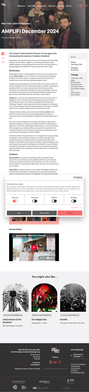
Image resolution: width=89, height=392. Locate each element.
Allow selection (44, 213)
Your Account (80, 6)
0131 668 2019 (34, 350)
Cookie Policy (75, 366)
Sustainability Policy (77, 373)
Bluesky (55, 362)
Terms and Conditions (78, 364)
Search (86, 6)
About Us (51, 6)
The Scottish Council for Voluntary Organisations (15, 387)
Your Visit (31, 6)
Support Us (41, 6)
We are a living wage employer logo (24, 387)
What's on (21, 6)
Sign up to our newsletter (78, 355)
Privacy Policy (75, 368)
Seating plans (35, 364)
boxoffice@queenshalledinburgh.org (25, 352)
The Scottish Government (70, 381)
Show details (75, 207)
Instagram (59, 362)
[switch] (34, 201)
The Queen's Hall (3, 4)
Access (60, 6)
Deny (19, 213)
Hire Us (68, 6)
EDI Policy (74, 370)
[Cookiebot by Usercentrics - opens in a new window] (74, 177)
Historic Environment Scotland (41, 388)
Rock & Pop (74, 70)
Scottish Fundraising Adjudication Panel (66, 388)
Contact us (36, 362)
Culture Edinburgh (44, 382)
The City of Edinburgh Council (19, 382)
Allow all (70, 213)
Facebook (50, 362)
